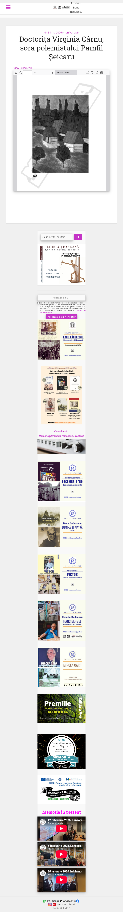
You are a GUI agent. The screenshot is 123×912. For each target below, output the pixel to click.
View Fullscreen (22, 68)
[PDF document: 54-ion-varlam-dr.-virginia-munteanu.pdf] (61, 130)
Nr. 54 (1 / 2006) (53, 32)
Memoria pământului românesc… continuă (61, 435)
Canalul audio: (61, 431)
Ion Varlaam (72, 32)
